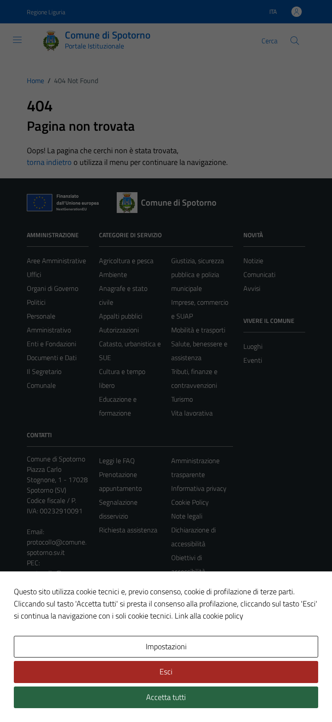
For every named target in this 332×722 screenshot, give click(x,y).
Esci (166, 671)
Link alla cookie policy (209, 616)
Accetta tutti (166, 697)
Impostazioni (166, 646)
